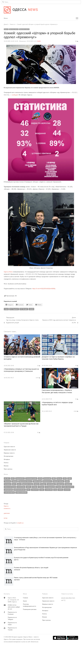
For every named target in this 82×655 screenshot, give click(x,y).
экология (67, 489)
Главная (25, 598)
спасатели (35, 489)
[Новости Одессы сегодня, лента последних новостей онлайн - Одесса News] (41, 9)
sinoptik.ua (20, 523)
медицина (68, 484)
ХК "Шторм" (23, 309)
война (67, 481)
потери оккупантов (67, 487)
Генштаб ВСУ (20, 478)
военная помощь (58, 481)
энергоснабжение (21, 492)
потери (58, 487)
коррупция (60, 484)
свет (28, 489)
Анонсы (6, 462)
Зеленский (47, 478)
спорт (6, 309)
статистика (48, 489)
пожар (34, 487)
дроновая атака (27, 484)
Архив (25, 601)
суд (55, 489)
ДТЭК (40, 478)
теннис (60, 489)
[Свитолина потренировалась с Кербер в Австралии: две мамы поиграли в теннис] (60, 369)
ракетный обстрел (19, 489)
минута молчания (10, 487)
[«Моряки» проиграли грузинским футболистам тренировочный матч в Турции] (22, 402)
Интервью (7, 459)
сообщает (15, 95)
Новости (6, 29)
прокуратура (8, 489)
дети (14, 484)
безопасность (47, 481)
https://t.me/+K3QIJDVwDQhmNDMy (43, 288)
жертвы (36, 484)
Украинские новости (24, 29)
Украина (14, 481)
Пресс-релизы (8, 469)
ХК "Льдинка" (14, 309)
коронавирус (51, 484)
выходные (8, 484)
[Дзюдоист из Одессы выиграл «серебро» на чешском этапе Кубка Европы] (60, 335)
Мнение (6, 466)
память (28, 487)
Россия (59, 478)
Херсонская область (25, 481)
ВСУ (12, 478)
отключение (20, 487)
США (69, 478)
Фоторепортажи (8, 456)
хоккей (31, 309)
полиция (40, 487)
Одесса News (8, 272)
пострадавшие (49, 487)
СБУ (64, 478)
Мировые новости (9, 453)
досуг (19, 484)
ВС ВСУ (7, 478)
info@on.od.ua (12, 605)
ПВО (53, 478)
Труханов (7, 481)
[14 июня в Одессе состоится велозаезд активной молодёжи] (22, 335)
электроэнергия (9, 492)
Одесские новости (13, 29)
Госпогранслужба (31, 478)
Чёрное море (37, 481)
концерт (43, 484)
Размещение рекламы (29, 609)
